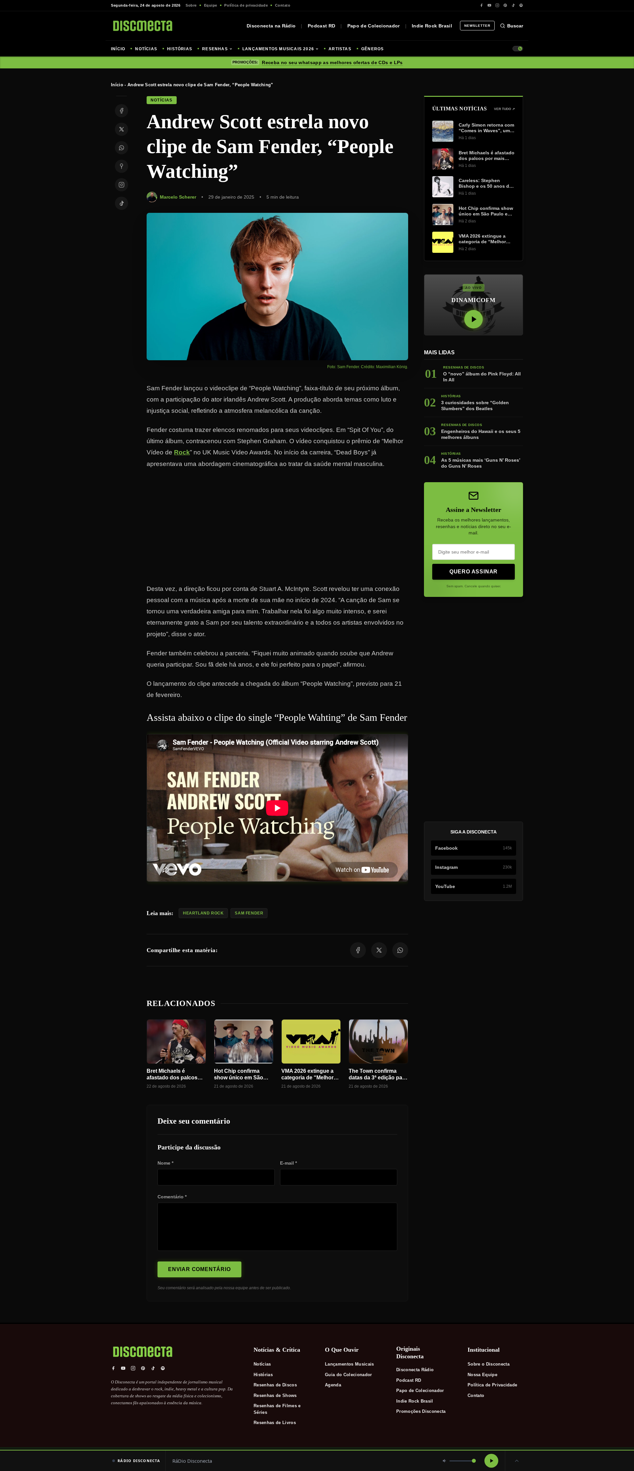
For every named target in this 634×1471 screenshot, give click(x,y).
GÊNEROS (372, 49)
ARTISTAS (340, 49)
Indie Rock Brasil (432, 25)
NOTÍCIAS (146, 49)
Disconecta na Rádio (271, 25)
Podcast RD (321, 25)
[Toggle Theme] (517, 48)
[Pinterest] (505, 5)
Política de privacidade (246, 5)
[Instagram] (497, 5)
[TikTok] (513, 5)
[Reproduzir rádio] (491, 1461)
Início (117, 84)
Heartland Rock (203, 913)
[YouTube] (489, 5)
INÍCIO (118, 49)
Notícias (262, 1364)
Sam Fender (249, 913)
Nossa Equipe (482, 1374)
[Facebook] (481, 5)
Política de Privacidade (492, 1384)
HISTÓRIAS (179, 49)
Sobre (191, 5)
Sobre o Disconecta (489, 1364)
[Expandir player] (517, 1461)
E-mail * (288, 1163)
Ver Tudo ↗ (504, 109)
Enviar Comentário (199, 1269)
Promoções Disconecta (421, 1411)
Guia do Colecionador (348, 1374)
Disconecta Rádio (415, 1369)
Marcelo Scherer (178, 197)
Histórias (263, 1374)
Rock (182, 452)
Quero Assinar (473, 571)
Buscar (515, 25)
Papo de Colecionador (373, 25)
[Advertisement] (277, 526)
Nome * (165, 1163)
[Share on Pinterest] (121, 166)
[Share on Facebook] (121, 110)
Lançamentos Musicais (349, 1364)
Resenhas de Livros (275, 1422)
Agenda (333, 1384)
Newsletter (477, 25)
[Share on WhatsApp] (121, 147)
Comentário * (172, 1196)
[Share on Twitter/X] (121, 129)
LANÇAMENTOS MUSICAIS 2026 (278, 49)
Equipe (210, 5)
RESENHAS (215, 49)
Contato (283, 5)
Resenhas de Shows (275, 1395)
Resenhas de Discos (275, 1384)
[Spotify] (521, 5)
